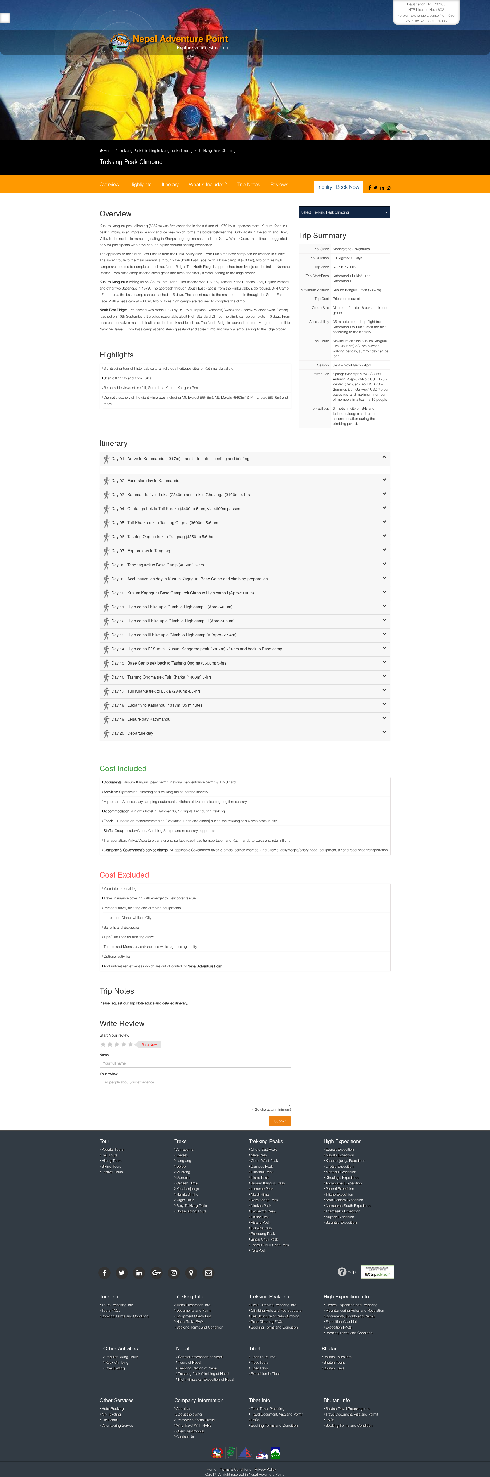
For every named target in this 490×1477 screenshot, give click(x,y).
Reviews (279, 184)
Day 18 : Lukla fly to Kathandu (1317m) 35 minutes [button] (156, 705)
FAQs (255, 1420)
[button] (384, 457)
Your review (108, 1074)
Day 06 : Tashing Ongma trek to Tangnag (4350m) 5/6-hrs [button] (162, 537)
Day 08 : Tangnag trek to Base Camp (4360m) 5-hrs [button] (157, 565)
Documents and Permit (194, 1310)
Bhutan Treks (334, 1368)
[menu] (5, 18)
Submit (280, 1121)
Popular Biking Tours (121, 1357)
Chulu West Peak (264, 1160)
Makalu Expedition (340, 1155)
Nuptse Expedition (340, 1217)
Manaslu (183, 1177)
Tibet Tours (259, 1362)
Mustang (183, 1172)
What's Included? (208, 184)
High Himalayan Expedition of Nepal (206, 1379)
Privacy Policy (265, 1469)
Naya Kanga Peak (264, 1200)
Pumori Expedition (340, 1188)
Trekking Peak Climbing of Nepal (203, 1373)
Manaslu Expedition (341, 1172)
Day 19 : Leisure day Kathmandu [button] (140, 719)
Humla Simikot (187, 1194)
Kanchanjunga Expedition (345, 1160)
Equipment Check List (193, 1316)
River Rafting (115, 1368)
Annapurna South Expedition (348, 1205)
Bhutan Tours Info (338, 1357)
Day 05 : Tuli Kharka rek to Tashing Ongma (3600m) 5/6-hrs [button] (164, 522)
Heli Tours (109, 1155)
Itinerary (170, 184)
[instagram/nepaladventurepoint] (388, 187)
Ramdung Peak (263, 1233)
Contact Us (185, 1436)
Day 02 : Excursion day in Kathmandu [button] (145, 480)
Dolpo (181, 1166)
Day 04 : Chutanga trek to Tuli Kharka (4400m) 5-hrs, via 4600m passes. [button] (176, 508)
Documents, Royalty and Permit (350, 1316)
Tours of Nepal (189, 1362)
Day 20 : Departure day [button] (132, 733)
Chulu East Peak (264, 1149)
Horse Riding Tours (191, 1211)
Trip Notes (248, 184)
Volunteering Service (117, 1425)
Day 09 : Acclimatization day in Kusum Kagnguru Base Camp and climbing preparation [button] (189, 579)
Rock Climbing (116, 1362)
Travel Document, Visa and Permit (277, 1414)
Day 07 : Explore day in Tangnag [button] (140, 551)
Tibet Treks (259, 1368)
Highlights (141, 184)
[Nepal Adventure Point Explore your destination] (120, 43)
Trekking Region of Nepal (197, 1368)
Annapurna (184, 1149)
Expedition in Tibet (265, 1373)
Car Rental (110, 1420)
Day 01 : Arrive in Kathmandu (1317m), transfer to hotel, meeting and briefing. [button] (180, 458)
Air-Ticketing (111, 1414)
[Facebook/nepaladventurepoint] (369, 187)
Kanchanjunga (187, 1188)
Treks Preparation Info (193, 1305)
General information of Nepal (200, 1357)
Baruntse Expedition (341, 1222)
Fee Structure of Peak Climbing (275, 1316)
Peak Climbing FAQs (267, 1321)
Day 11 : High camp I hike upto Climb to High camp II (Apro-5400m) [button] (171, 607)
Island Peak (260, 1177)
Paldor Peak (260, 1217)
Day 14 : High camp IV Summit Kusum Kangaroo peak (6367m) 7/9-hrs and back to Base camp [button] (196, 649)
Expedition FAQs (339, 1327)
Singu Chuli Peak (264, 1239)
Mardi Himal (260, 1194)
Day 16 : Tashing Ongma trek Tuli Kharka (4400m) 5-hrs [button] (161, 677)
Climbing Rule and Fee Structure (276, 1310)
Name (104, 1055)
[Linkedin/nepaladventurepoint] (382, 187)
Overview (109, 184)
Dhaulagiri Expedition (342, 1177)
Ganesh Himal (187, 1183)
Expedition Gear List (341, 1321)
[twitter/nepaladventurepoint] (375, 187)
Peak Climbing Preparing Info (273, 1305)
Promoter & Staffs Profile (195, 1420)
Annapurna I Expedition (344, 1183)
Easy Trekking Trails (191, 1205)
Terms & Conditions (235, 1469)
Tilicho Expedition (339, 1194)
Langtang (183, 1160)
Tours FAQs (111, 1310)
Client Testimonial (190, 1431)
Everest (181, 1155)
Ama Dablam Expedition (344, 1200)
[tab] (245, 459)
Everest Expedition (340, 1149)
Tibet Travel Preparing (267, 1408)
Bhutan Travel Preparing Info (348, 1408)
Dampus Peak (262, 1166)
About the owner (189, 1414)
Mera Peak (259, 1155)
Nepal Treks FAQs (190, 1321)
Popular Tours (113, 1149)
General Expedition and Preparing (351, 1305)
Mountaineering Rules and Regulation (355, 1310)
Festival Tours (112, 1172)
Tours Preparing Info (117, 1305)
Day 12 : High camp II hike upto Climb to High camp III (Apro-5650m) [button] (173, 621)
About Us (183, 1408)
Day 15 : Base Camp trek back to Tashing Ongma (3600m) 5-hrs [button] (168, 663)
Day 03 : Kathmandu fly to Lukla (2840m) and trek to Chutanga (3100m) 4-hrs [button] (180, 494)
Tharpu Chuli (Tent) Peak (270, 1245)
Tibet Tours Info (263, 1357)
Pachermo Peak (263, 1211)
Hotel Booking (113, 1408)
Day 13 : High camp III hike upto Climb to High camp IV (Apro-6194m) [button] (173, 635)
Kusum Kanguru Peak (268, 1183)
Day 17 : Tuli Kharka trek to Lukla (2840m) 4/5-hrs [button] (156, 691)
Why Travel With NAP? (194, 1425)
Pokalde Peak (261, 1228)
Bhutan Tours (334, 1362)
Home (211, 1469)
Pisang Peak (260, 1222)
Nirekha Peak (261, 1205)
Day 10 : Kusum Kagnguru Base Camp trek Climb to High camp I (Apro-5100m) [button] (182, 593)
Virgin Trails (185, 1200)
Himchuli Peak (262, 1172)
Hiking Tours (111, 1160)
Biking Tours (111, 1166)
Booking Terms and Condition (125, 1316)
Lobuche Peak (262, 1188)
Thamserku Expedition (343, 1211)
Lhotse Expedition (340, 1166)
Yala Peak (258, 1250)
